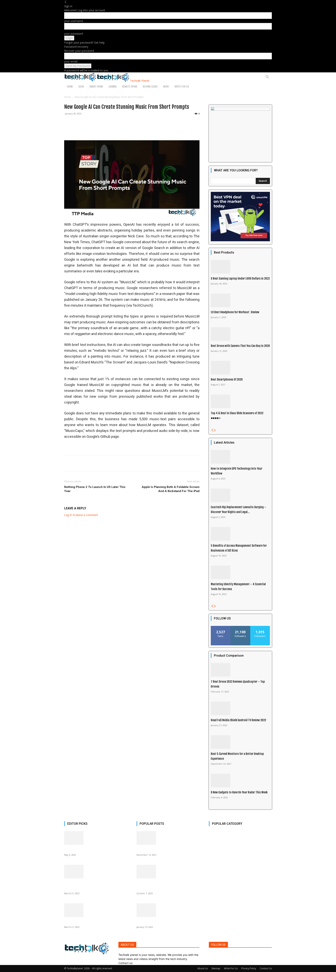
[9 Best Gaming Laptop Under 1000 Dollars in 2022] (240, 267)
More (166, 86)
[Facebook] (210, 954)
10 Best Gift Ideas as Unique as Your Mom (88, 850)
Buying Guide (150, 86)
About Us (202, 968)
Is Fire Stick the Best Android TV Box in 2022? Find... (167, 922)
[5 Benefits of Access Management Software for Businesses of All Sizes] (240, 534)
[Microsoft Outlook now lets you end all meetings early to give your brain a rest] (168, 871)
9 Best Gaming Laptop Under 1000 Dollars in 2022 (240, 278)
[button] (267, 77)
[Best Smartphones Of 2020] (240, 368)
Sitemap (215, 968)
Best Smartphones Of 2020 (227, 379)
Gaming (112, 86)
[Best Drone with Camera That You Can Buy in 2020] (240, 334)
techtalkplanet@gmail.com (151, 963)
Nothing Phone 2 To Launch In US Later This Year (94, 489)
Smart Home (96, 86)
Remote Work (129, 86)
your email (70, 61)
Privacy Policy (248, 968)
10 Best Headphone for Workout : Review (235, 312)
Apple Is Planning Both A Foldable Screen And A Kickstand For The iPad (171, 489)
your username (73, 21)
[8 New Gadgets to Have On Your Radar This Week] (240, 780)
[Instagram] (212, 954)
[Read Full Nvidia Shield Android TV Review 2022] (240, 708)
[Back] (65, 2)
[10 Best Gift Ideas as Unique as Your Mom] (95, 838)
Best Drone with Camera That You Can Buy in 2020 (240, 346)
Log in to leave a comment (81, 515)
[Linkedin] (216, 954)
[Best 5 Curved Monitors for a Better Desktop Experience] (240, 742)
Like (221, 627)
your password (73, 33)
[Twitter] (219, 954)
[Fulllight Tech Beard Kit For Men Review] (168, 838)
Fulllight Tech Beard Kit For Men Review (159, 850)
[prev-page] (212, 430)
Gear (81, 86)
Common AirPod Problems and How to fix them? (92, 922)
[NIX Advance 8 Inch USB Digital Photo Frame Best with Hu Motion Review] (95, 871)
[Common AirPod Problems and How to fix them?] (95, 910)
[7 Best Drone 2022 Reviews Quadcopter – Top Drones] (240, 670)
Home (70, 86)
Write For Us (181, 86)
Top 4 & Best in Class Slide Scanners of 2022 (237, 413)
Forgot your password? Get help (84, 42)
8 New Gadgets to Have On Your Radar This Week (239, 792)
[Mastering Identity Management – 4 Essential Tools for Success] (240, 572)
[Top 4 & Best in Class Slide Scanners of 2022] (240, 401)
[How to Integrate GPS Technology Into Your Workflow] (240, 457)
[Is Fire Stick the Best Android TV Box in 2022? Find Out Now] (168, 910)
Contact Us (266, 968)
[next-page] (215, 430)
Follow (240, 627)
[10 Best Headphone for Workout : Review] (240, 300)
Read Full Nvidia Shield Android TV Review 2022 (238, 720)
